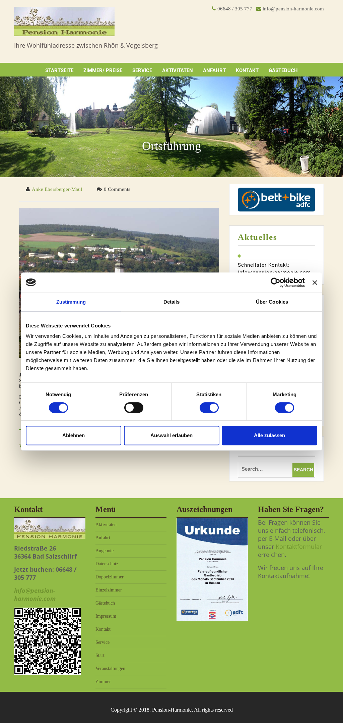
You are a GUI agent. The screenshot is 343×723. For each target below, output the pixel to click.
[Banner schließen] (315, 282)
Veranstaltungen (110, 668)
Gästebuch (283, 70)
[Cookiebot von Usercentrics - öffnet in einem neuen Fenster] (275, 282)
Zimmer (103, 681)
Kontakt (247, 70)
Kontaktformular (299, 547)
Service (142, 70)
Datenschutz (106, 563)
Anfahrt (214, 70)
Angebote (104, 550)
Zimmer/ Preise (102, 70)
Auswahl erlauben (171, 435)
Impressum (105, 616)
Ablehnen (73, 435)
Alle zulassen (269, 435)
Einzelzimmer (108, 589)
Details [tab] (171, 302)
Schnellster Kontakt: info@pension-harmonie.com (274, 268)
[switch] (133, 407)
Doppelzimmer (109, 576)
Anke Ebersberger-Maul (57, 189)
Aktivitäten (177, 70)
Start (100, 655)
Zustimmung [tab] (71, 302)
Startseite (59, 70)
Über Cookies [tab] (272, 302)
